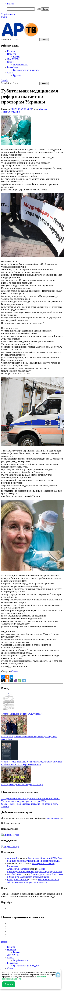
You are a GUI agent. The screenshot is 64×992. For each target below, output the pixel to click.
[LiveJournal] (11, 680)
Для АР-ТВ (13, 59)
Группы (17, 75)
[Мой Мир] (11, 677)
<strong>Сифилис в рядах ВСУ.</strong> (21, 714)
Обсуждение (13, 111)
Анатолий (12, 858)
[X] (3, 680)
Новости (11, 54)
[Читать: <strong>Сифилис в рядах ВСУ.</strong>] (8, 711)
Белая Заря (12, 67)
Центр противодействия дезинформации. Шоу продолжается (34, 870)
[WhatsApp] (19, 680)
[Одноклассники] (7, 677)
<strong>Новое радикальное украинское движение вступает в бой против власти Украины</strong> (31, 763)
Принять (8, 984)
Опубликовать (20, 64)
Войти (10, 3)
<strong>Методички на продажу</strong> (22, 784)
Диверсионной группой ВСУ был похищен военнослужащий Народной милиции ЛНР (34, 859)
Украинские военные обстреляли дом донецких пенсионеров (33, 880)
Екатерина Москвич (17, 879)
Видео (16, 56)
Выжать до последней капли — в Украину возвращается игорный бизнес (35, 875)
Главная (11, 51)
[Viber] (15, 680)
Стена (10, 72)
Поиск (38, 9)
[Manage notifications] (58, 974)
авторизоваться (54, 818)
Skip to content (8, 14)
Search (4, 80)
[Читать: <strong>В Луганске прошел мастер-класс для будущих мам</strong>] (14, 733)
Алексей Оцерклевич (18, 869)
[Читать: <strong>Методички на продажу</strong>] (16, 781)
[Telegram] (24, 680)
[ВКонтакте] (3, 677)
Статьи (10, 62)
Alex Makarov (14, 874)
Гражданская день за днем (26, 70)
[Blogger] (7, 680)
